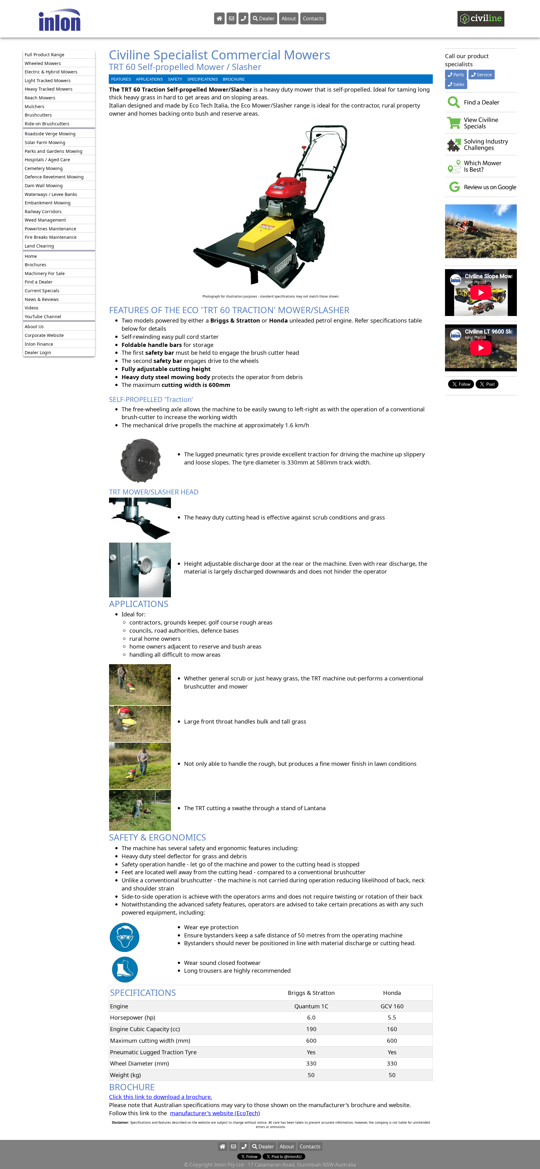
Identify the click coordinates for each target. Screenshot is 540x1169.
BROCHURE (234, 79)
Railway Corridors (43, 211)
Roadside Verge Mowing (50, 134)
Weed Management (45, 220)
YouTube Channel (43, 316)
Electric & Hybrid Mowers (51, 72)
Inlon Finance (39, 344)
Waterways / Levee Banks (51, 194)
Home (31, 256)
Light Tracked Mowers (48, 80)
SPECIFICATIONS (202, 79)
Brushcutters (38, 115)
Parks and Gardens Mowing (53, 151)
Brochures (35, 265)
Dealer (266, 18)
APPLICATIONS (149, 79)
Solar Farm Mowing (45, 142)
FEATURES (121, 79)
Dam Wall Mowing (44, 185)
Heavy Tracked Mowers (48, 89)
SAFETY (175, 79)
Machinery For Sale (45, 273)
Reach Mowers (40, 98)
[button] (450, 231)
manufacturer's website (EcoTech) (215, 1113)
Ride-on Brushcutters (47, 124)
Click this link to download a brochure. (160, 1097)
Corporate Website (44, 335)
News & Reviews (42, 299)
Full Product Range (44, 55)
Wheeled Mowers (43, 63)
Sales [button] (458, 84)
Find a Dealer (38, 282)
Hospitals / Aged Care (47, 160)
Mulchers (34, 106)
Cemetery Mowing (44, 168)
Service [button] (484, 75)
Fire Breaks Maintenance (51, 237)
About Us (34, 326)
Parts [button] (458, 75)
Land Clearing (39, 246)
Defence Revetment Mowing (54, 177)
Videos (31, 308)
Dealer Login (38, 352)
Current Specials (42, 291)
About (289, 18)
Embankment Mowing (48, 203)
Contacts (313, 18)
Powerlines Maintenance (50, 229)
